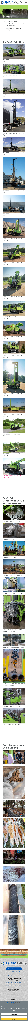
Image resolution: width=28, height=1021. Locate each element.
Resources (18, 7)
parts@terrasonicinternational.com (14, 985)
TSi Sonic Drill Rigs (11, 21)
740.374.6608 (14, 972)
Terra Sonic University (14, 968)
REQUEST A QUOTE (14, 975)
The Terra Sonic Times (9, 7)
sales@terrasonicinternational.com (14, 982)
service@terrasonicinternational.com (14, 983)
